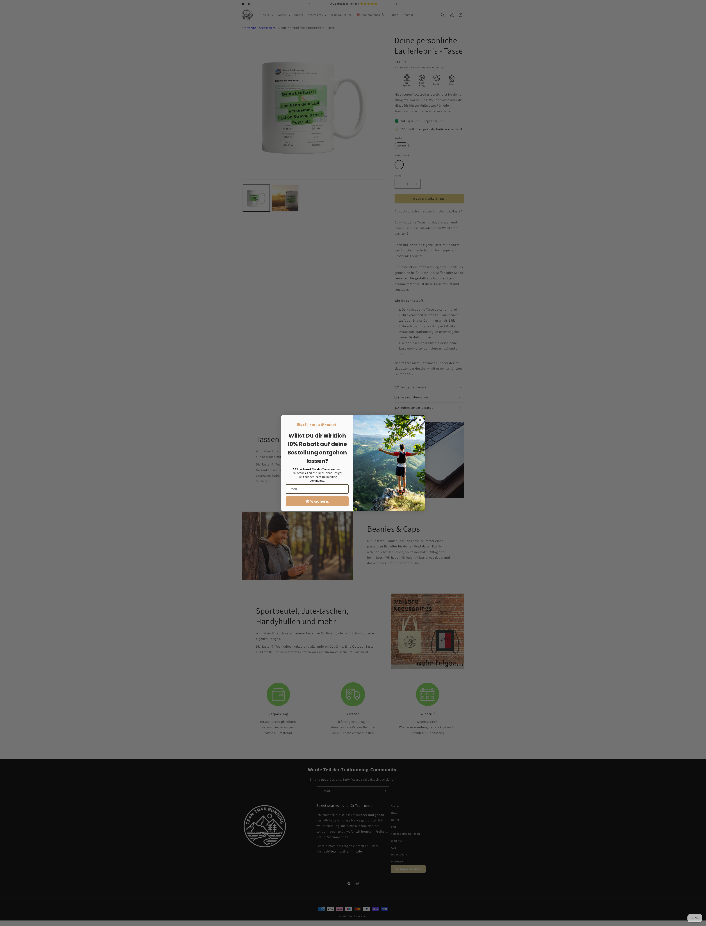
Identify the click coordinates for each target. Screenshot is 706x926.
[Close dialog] (420, 420)
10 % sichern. (317, 501)
